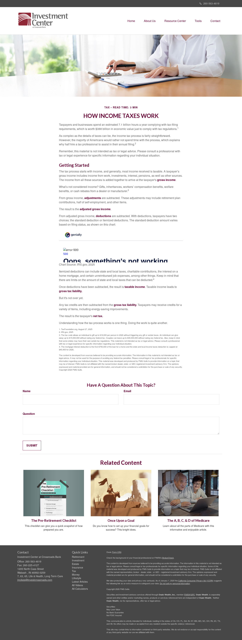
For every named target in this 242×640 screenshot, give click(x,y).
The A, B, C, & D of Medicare (188, 520)
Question (29, 414)
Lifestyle (76, 578)
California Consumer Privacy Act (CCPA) (195, 580)
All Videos (77, 585)
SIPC (192, 594)
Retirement (78, 557)
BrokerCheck (168, 557)
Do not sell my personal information (175, 583)
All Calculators (80, 588)
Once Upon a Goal (121, 520)
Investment (78, 560)
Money (76, 574)
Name (26, 391)
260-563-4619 (211, 3)
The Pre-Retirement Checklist (53, 520)
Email (127, 391)
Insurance (77, 567)
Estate (75, 564)
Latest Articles (80, 581)
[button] (149, 20)
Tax (74, 571)
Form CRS (116, 552)
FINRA (187, 594)
